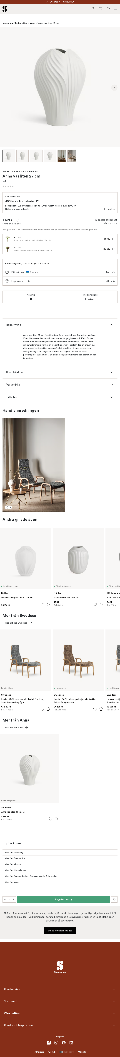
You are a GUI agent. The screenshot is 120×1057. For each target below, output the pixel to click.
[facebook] (49, 1043)
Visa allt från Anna (14, 727)
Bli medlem (109, 209)
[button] (8, 186)
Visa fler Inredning (14, 852)
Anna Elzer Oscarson (13, 171)
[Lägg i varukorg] (48, 604)
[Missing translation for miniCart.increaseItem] (13, 899)
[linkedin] (71, 1043)
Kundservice (12, 989)
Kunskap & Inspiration (18, 1025)
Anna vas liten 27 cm (48, 23)
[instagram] (56, 1043)
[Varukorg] (108, 8)
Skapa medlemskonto (60, 930)
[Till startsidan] (4, 9)
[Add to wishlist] (42, 605)
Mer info (110, 272)
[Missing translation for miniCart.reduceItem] (4, 899)
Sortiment (11, 1001)
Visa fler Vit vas (13, 864)
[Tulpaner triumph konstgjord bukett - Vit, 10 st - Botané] (8, 239)
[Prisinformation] (17, 220)
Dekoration (21, 23)
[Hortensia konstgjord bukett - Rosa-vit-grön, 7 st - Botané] (8, 249)
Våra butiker (12, 1013)
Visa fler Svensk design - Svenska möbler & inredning (31, 876)
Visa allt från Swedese (16, 623)
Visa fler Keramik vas (15, 870)
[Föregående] (5, 88)
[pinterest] (64, 1043)
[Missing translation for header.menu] (115, 8)
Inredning (7, 23)
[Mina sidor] (93, 8)
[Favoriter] (100, 8)
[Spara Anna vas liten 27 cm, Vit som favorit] (114, 899)
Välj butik (110, 281)
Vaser (33, 23)
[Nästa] (114, 88)
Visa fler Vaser (12, 882)
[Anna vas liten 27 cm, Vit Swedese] (60, 87)
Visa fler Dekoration (15, 858)
